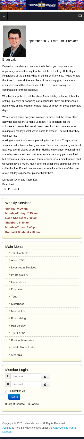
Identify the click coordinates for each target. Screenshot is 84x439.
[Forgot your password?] (45, 384)
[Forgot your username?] (45, 376)
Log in (14, 397)
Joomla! (6, 427)
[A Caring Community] (42, 5)
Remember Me (16, 390)
